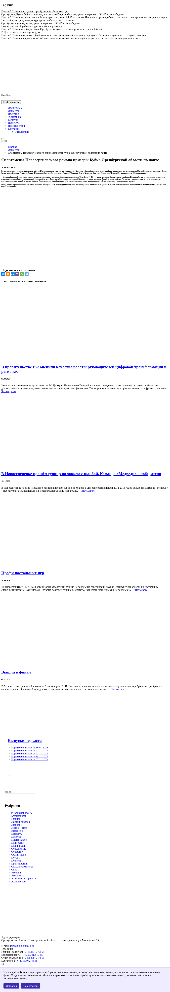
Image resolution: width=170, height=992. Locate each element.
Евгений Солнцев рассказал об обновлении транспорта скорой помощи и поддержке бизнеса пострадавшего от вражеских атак (74, 35)
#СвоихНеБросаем (21, 812)
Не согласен (30, 986)
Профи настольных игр (22, 573)
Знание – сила (19, 827)
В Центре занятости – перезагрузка (21, 32)
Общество (13, 110)
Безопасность (18, 815)
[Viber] (17, 274)
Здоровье (16, 824)
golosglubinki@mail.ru (22, 945)
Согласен (11, 986)
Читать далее (8, 391)
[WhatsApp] (22, 274)
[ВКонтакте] (3, 274)
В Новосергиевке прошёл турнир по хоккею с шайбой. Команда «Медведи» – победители (81, 474)
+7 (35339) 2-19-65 (32, 954)
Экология (16, 872)
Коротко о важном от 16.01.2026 (29, 747)
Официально (15, 107)
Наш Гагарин (18, 845)
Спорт (14, 869)
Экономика (14, 116)
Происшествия (16, 125)
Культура (13, 119)
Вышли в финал (16, 672)
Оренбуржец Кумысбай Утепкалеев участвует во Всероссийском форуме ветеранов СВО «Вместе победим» (62, 14)
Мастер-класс (19, 839)
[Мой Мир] (13, 274)
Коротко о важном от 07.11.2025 (29, 759)
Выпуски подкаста (25, 740)
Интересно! (17, 830)
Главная (12, 146)
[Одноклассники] (8, 274)
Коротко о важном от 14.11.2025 (29, 756)
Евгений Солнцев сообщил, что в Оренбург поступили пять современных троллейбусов (51, 29)
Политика (13, 113)
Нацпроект (17, 842)
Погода (15, 857)
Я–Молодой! (18, 881)
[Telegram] (27, 274)
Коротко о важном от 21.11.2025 (29, 750)
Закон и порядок (20, 821)
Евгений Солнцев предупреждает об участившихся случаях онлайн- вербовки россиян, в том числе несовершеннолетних (70, 38)
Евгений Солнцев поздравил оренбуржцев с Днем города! (34, 11)
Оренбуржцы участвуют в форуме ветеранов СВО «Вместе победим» (40, 23)
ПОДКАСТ (14, 122)
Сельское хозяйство (22, 866)
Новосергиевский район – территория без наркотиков (31, 26)
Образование (18, 848)
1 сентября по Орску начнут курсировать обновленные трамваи (37, 20)
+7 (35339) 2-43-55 (33, 951)
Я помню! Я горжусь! (23, 878)
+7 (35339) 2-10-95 (34, 957)
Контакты (13, 128)
